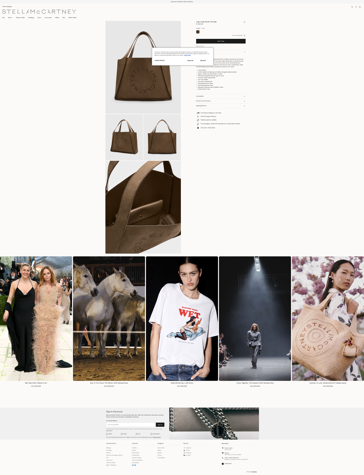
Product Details (200, 52)
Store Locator (229, 448)
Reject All (203, 60)
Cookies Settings (136, 457)
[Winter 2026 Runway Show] (109, 318)
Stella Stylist (228, 463)
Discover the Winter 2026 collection (182, 1)
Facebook (188, 448)
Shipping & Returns (201, 105)
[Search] (352, 7)
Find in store (200, 46)
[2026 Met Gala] (36, 318)
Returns (108, 452)
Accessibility (135, 462)
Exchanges (109, 450)
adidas (125, 433)
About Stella (160, 448)
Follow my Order (110, 462)
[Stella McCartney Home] (39, 12)
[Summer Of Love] (328, 318)
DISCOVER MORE (36, 386)
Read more (109, 430)
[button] (143, 67)
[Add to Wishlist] (244, 22)
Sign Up (160, 424)
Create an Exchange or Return (114, 455)
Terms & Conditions (137, 460)
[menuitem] (10, 17)
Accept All (190, 60)
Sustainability (200, 96)
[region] (182, 57)
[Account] (356, 7)
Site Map (134, 448)
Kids (139, 433)
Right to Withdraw (111, 465)
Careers (134, 450)
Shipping (108, 448)
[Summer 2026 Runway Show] (255, 318)
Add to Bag (221, 41)
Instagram (188, 452)
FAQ (107, 457)
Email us (227, 453)
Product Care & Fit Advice (203, 101)
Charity (159, 455)
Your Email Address (111, 420)
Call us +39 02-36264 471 (232, 458)
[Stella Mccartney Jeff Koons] (182, 318)
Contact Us (109, 460)
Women (110, 433)
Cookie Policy (135, 455)
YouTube (188, 455)
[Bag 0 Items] (360, 7)
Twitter (188, 450)
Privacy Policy (157, 437)
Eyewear (159, 452)
